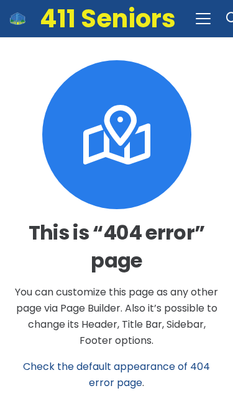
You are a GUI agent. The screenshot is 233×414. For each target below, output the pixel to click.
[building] (17, 18)
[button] (203, 18)
